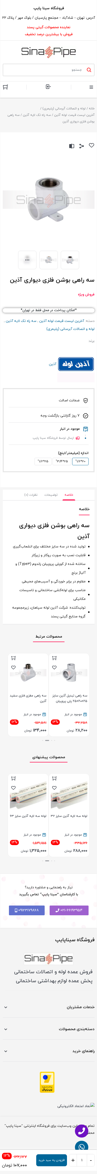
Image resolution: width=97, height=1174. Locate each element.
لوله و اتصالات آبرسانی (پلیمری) (64, 108)
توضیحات (51, 495)
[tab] (69, 495)
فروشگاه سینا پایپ (48, 8)
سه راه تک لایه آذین (37, 115)
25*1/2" (43, 461)
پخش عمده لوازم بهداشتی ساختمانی (54, 980)
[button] (54, 740)
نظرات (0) (30, 495)
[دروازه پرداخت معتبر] (47, 1082)
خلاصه (69, 495)
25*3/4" (62, 461)
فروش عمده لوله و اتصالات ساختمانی (53, 971)
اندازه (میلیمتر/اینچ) (73, 453)
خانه (92, 108)
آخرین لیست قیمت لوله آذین (74, 115)
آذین (76, 364)
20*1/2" (80, 461)
